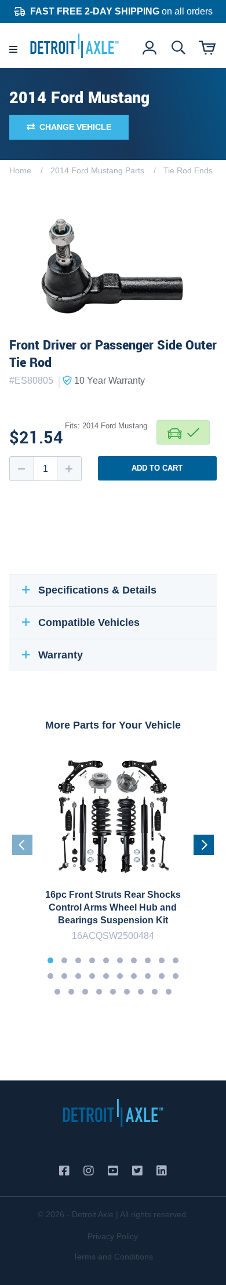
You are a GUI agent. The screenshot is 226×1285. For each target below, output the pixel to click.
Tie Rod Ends (188, 170)
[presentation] (22, 845)
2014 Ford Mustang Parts (97, 170)
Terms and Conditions (113, 1256)
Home (20, 170)
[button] (50, 960)
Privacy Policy (113, 1236)
